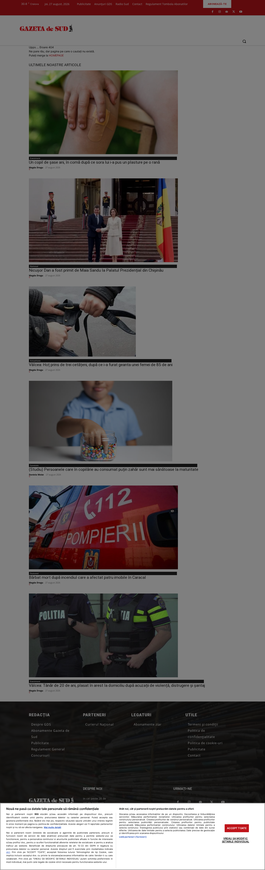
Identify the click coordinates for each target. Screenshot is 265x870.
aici (8, 852)
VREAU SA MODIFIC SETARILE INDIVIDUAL (235, 840)
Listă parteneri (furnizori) (133, 836)
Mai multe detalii (52, 827)
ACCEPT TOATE (237, 828)
